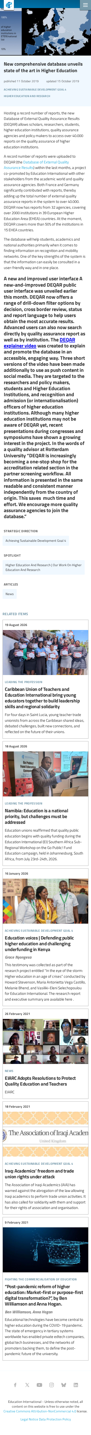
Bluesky (64, 1385)
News (10, 594)
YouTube (39, 1385)
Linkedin (76, 1385)
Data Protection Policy (55, 1419)
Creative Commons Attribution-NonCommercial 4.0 (40, 1411)
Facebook (15, 1385)
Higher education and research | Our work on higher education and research (44, 567)
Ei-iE (7, 5)
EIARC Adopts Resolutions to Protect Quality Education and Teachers (45, 1053)
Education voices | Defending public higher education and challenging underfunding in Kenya (45, 937)
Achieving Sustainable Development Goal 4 (36, 540)
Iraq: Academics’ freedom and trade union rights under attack (45, 1157)
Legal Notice (29, 1419)
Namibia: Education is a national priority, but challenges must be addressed (45, 802)
